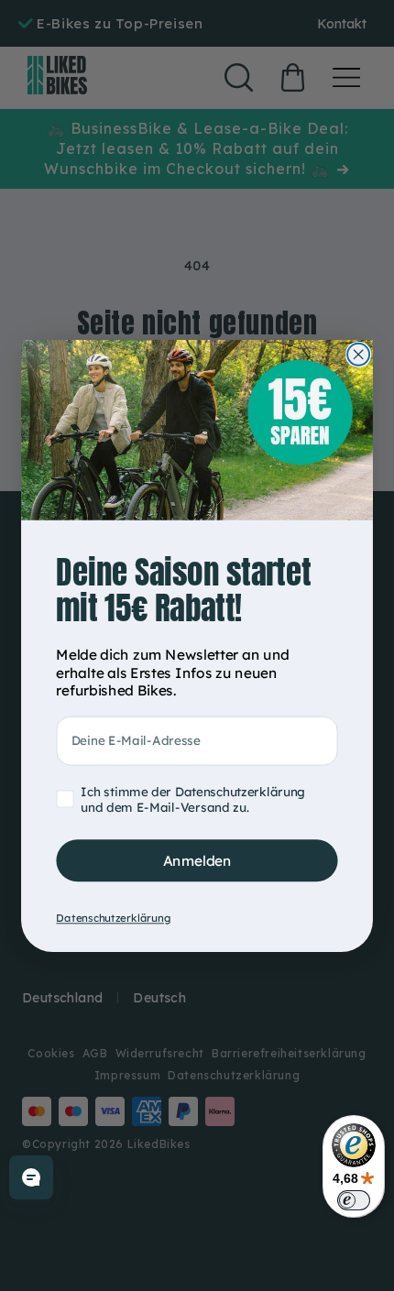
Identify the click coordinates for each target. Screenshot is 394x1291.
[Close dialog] (358, 354)
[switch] (353, 1200)
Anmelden (197, 860)
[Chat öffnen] (31, 1177)
